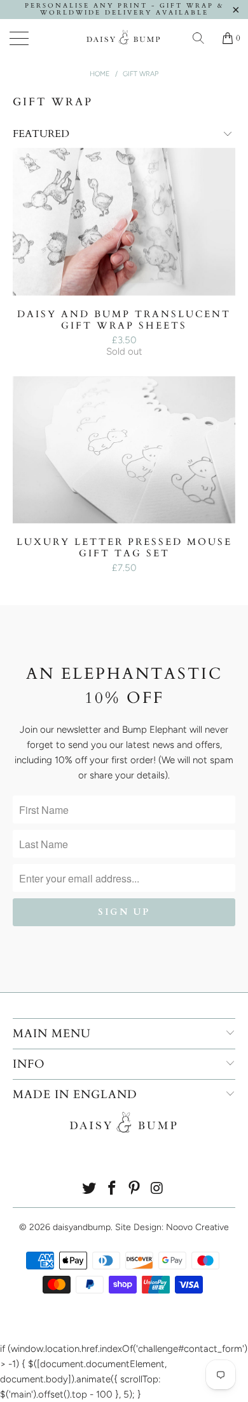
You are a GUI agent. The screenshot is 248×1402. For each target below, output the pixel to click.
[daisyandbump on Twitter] (89, 1189)
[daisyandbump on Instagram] (157, 1189)
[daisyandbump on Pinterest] (134, 1189)
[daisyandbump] (124, 38)
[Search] (202, 38)
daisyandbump (82, 1227)
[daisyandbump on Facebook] (111, 1189)
